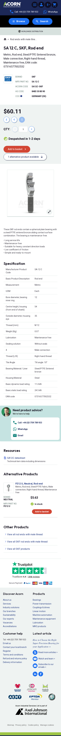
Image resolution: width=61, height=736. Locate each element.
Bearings (37, 600)
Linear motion (39, 611)
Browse (20, 21)
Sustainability (9, 615)
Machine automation (42, 615)
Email (20, 435)
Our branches (9, 611)
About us (7, 600)
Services (7, 604)
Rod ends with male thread (23, 39)
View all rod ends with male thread (25, 534)
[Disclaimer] (21, 96)
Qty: (7, 129)
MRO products (39, 626)
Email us (7, 643)
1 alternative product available (23, 156)
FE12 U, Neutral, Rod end (29, 483)
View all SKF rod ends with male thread (27, 541)
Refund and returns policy (15, 658)
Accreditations (10, 626)
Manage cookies (47, 725)
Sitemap (10, 725)
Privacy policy (21, 725)
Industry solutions (11, 607)
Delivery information (12, 662)
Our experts (8, 619)
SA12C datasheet (26, 459)
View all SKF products (18, 548)
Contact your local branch (15, 647)
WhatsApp (53, 12)
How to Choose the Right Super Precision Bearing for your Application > (46, 643)
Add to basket (15, 149)
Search (44, 21)
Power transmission (42, 604)
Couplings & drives (41, 607)
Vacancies (8, 622)
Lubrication (38, 622)
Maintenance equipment (44, 619)
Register (7, 651)
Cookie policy (33, 725)
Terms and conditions (13, 654)
